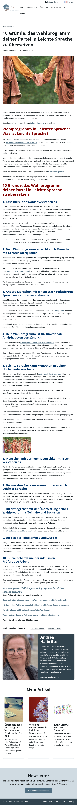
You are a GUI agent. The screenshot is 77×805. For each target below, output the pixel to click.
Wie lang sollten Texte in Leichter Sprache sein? (38, 729)
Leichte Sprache (38, 628)
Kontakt (22, 13)
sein (50, 374)
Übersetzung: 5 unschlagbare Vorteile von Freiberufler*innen (13, 730)
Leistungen (30, 7)
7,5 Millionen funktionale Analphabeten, (37, 342)
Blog (65, 7)
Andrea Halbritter (49, 639)
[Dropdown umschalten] (36, 7)
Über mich (44, 7)
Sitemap (71, 802)
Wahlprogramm (54, 628)
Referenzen (56, 7)
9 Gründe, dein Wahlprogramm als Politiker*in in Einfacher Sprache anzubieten (36, 605)
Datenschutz (60, 802)
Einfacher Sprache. (56, 172)
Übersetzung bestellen (49, 677)
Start (21, 7)
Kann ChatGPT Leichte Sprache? (62, 727)
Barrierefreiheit (8, 27)
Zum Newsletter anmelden (38, 791)
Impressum (47, 802)
